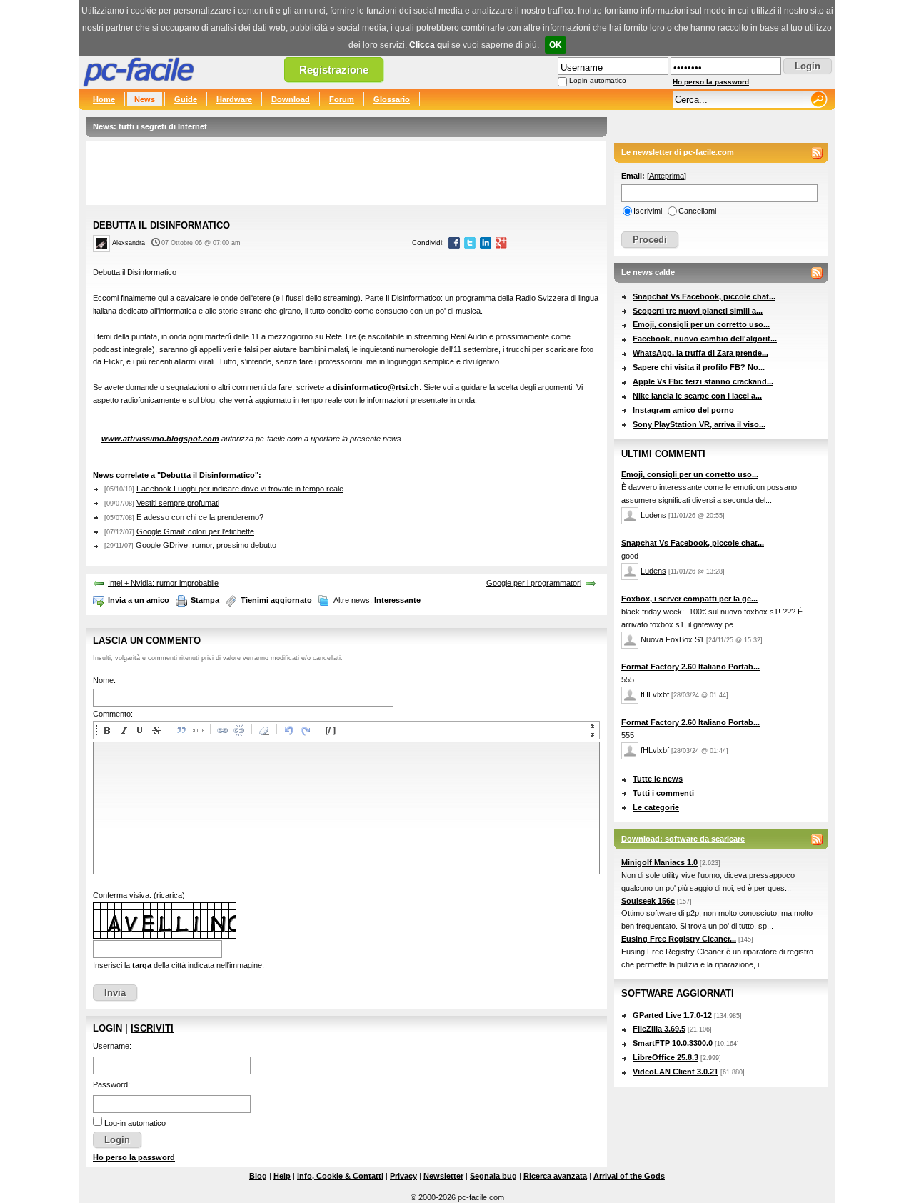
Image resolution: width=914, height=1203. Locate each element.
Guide (185, 99)
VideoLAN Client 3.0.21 (675, 1071)
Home (104, 99)
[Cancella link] (238, 730)
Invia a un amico (138, 600)
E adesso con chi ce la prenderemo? (199, 517)
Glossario (391, 99)
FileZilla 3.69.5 (659, 1028)
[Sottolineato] (139, 730)
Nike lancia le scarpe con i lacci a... (697, 395)
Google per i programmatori (533, 583)
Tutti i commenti (663, 793)
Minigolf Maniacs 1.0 (659, 862)
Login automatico (597, 80)
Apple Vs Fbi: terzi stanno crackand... (703, 381)
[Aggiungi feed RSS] (817, 153)
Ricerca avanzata (555, 1176)
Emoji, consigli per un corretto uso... (701, 324)
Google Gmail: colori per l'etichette (195, 531)
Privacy (403, 1176)
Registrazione (333, 70)
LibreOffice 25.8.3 (665, 1057)
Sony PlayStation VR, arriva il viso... (699, 424)
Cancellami (697, 210)
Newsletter (443, 1176)
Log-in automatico (135, 1123)
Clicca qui (429, 45)
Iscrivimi (647, 210)
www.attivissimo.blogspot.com (160, 438)
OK (555, 45)
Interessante (397, 600)
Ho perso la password (711, 82)
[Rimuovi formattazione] (263, 730)
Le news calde (648, 272)
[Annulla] (288, 730)
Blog (258, 1176)
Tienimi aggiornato (276, 600)
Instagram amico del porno (683, 410)
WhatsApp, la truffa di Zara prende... (700, 353)
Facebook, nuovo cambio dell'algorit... (705, 338)
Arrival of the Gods (629, 1176)
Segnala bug (493, 1176)
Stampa (205, 600)
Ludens (653, 515)
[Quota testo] (181, 730)
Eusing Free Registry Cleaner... (678, 938)
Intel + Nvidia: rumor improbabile (163, 583)
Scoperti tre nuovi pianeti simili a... (698, 310)
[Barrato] (156, 730)
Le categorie (656, 807)
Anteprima (666, 175)
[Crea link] (222, 730)
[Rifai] (305, 730)
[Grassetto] (106, 730)
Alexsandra (128, 242)
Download (290, 99)
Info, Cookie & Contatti (340, 1176)
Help (282, 1176)
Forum (341, 99)
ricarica (169, 895)
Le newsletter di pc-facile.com (677, 152)
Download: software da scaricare (683, 838)
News (144, 99)
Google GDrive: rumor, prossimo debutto (206, 545)
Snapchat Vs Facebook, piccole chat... (704, 296)
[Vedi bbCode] (330, 730)
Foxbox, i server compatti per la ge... (689, 598)
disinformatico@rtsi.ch (376, 387)
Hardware (234, 99)
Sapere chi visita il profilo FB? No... (699, 367)
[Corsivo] (123, 730)
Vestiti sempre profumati (177, 503)
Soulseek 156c (648, 901)
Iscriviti (152, 1028)
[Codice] (197, 730)
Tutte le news (658, 778)
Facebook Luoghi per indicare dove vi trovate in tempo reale (239, 488)
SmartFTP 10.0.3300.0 (673, 1043)
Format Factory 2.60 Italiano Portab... (690, 666)
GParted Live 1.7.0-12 (672, 1015)
